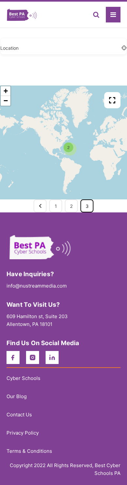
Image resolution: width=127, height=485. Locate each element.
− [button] (6, 101)
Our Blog (17, 396)
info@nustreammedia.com (37, 286)
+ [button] (6, 91)
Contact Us (19, 414)
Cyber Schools (23, 378)
